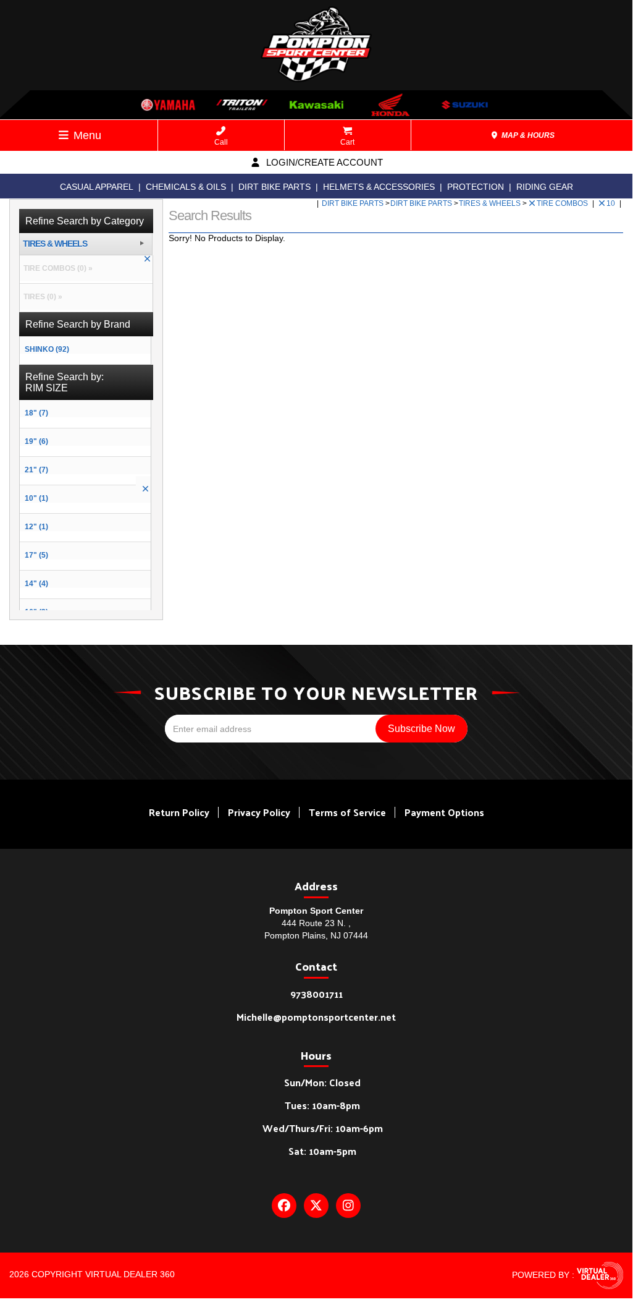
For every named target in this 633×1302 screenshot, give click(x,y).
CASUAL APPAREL (96, 187)
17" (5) (36, 555)
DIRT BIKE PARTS (274, 187)
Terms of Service (347, 812)
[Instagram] (348, 1205)
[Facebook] (284, 1205)
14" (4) (36, 583)
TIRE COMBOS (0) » (56, 268)
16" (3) (36, 612)
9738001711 (316, 994)
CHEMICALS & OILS (186, 187)
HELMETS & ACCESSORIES (379, 187)
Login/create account (323, 162)
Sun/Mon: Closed (322, 1082)
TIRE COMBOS (563, 203)
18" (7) (36, 413)
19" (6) (36, 441)
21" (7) (36, 470)
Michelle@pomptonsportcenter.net (316, 1017)
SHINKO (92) (47, 349)
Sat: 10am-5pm (322, 1151)
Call (221, 142)
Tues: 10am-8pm (322, 1105)
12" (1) (36, 526)
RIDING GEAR (544, 187)
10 (611, 203)
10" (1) (36, 498)
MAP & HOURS (527, 135)
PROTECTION (475, 187)
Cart (347, 142)
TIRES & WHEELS (490, 203)
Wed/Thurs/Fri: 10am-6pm (322, 1128)
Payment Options (444, 812)
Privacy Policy (259, 812)
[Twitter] (316, 1205)
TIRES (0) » (41, 296)
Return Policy (179, 812)
